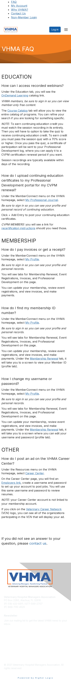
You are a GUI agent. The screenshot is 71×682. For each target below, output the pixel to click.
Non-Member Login (24, 17)
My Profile (32, 259)
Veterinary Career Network (44, 509)
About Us (9, 635)
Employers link (11, 482)
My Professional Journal (41, 200)
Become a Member (15, 651)
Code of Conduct (14, 656)
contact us (37, 543)
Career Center (34, 473)
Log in (55, 29)
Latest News (11, 641)
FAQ (14, 2)
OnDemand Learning (14, 95)
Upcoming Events (14, 646)
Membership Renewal (44, 358)
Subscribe (9, 629)
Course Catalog (17, 110)
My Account (19, 5)
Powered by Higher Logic (35, 678)
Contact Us (18, 13)
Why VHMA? (19, 9)
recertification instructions (18, 228)
